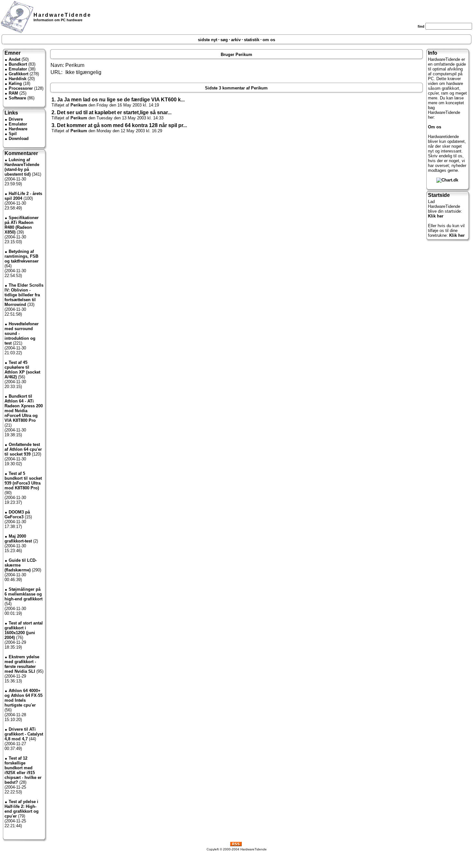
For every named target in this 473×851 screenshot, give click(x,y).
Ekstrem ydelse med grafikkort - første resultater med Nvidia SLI (22, 664)
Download (19, 138)
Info (432, 53)
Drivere (16, 119)
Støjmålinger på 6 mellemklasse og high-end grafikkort (23, 594)
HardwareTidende (62, 15)
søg (224, 39)
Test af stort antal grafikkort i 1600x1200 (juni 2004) (24, 630)
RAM (13, 93)
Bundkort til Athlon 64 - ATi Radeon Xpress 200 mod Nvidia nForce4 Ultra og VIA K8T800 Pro (24, 408)
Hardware (18, 128)
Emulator (18, 69)
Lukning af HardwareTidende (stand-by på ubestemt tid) (22, 167)
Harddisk (17, 78)
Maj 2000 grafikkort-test (18, 538)
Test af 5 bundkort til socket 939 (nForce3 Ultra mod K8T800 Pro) (23, 480)
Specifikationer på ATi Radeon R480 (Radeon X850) (22, 225)
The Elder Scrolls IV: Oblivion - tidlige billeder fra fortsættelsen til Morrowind (24, 295)
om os (269, 39)
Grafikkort (18, 73)
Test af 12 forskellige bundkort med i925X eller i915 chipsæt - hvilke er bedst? (23, 770)
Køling (15, 83)
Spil (13, 133)
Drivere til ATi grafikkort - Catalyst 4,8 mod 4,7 (24, 734)
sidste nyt (207, 39)
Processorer (21, 88)
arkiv (236, 39)
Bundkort (18, 64)
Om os (434, 127)
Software (17, 98)
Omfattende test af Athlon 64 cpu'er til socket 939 (23, 449)
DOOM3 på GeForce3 (17, 514)
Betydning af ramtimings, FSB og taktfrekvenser (22, 256)
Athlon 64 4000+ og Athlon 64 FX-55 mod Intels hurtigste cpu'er (23, 698)
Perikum (78, 105)
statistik (251, 39)
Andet (14, 59)
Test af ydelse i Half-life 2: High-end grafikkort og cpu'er (22, 809)
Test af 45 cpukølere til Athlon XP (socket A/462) (22, 369)
